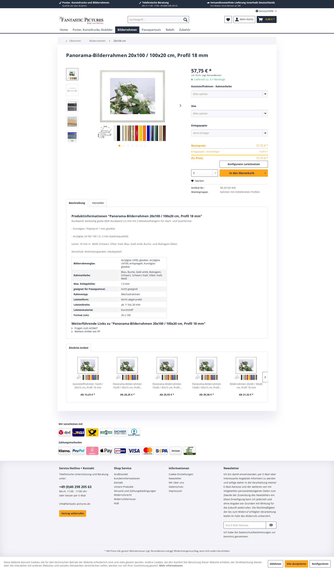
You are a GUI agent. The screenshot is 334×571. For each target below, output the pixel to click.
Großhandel (121, 474)
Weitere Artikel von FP (87, 331)
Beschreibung (77, 203)
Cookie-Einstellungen (181, 474)
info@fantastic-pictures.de (74, 503)
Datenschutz (176, 486)
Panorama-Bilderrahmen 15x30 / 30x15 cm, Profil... (127, 385)
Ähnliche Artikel (78, 347)
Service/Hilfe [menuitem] (266, 11)
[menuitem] (158, 19)
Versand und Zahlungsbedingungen (135, 491)
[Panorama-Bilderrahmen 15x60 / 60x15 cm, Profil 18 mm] (206, 368)
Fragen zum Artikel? (86, 328)
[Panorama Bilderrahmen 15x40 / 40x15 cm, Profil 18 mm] (167, 368)
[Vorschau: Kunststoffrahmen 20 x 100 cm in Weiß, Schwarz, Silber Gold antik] (72, 74)
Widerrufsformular (125, 499)
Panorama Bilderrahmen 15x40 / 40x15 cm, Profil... (167, 385)
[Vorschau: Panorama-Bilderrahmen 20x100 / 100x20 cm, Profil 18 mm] (72, 90)
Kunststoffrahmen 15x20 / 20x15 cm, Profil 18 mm (88, 385)
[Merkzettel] (228, 19)
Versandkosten (158, 550)
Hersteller (98, 203)
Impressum (175, 491)
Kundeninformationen (127, 478)
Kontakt (118, 482)
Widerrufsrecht (123, 495)
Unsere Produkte (123, 486)
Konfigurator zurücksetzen (244, 164)
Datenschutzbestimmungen (255, 532)
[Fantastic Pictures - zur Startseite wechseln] (81, 20)
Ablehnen (275, 563)
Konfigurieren (320, 563)
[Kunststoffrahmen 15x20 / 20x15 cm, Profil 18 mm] (88, 368)
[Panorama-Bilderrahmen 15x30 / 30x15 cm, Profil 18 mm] (127, 368)
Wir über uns (176, 482)
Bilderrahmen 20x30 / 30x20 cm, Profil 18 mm (246, 385)
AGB (116, 503)
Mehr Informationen (171, 565)
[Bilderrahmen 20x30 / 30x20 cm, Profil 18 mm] (246, 368)
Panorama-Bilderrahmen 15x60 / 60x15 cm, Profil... (206, 385)
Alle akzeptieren (296, 563)
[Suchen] (185, 19)
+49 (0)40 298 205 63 (75, 487)
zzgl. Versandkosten (211, 75)
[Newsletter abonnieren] (271, 525)
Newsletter (175, 478)
